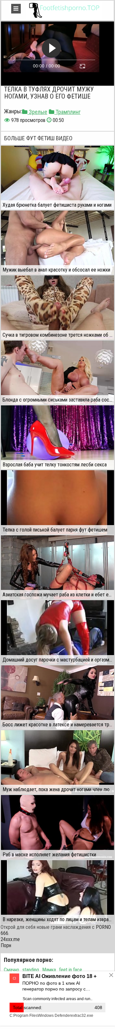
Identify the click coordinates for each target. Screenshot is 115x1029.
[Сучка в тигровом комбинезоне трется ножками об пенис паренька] (57, 307)
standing (30, 970)
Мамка (49, 970)
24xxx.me (10, 939)
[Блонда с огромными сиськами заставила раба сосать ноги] (57, 372)
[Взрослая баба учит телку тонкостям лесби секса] (57, 437)
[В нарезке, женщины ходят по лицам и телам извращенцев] (57, 892)
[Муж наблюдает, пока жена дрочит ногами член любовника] (57, 762)
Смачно (11, 970)
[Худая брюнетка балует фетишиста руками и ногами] (57, 178)
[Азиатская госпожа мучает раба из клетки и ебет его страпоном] (57, 567)
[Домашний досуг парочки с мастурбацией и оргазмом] (57, 632)
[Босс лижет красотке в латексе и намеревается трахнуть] (57, 697)
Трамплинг (67, 111)
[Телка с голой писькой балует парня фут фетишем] (57, 502)
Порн (6, 945)
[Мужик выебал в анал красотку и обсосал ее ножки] (57, 242)
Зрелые (37, 111)
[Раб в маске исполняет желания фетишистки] (57, 827)
